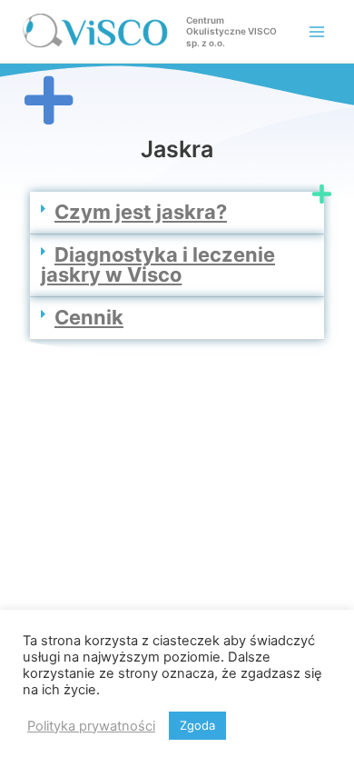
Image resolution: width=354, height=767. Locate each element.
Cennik (88, 317)
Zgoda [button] (197, 725)
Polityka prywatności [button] (91, 726)
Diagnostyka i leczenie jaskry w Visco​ (158, 264)
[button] (176, 213)
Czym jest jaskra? (140, 212)
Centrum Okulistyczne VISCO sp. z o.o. (231, 31)
